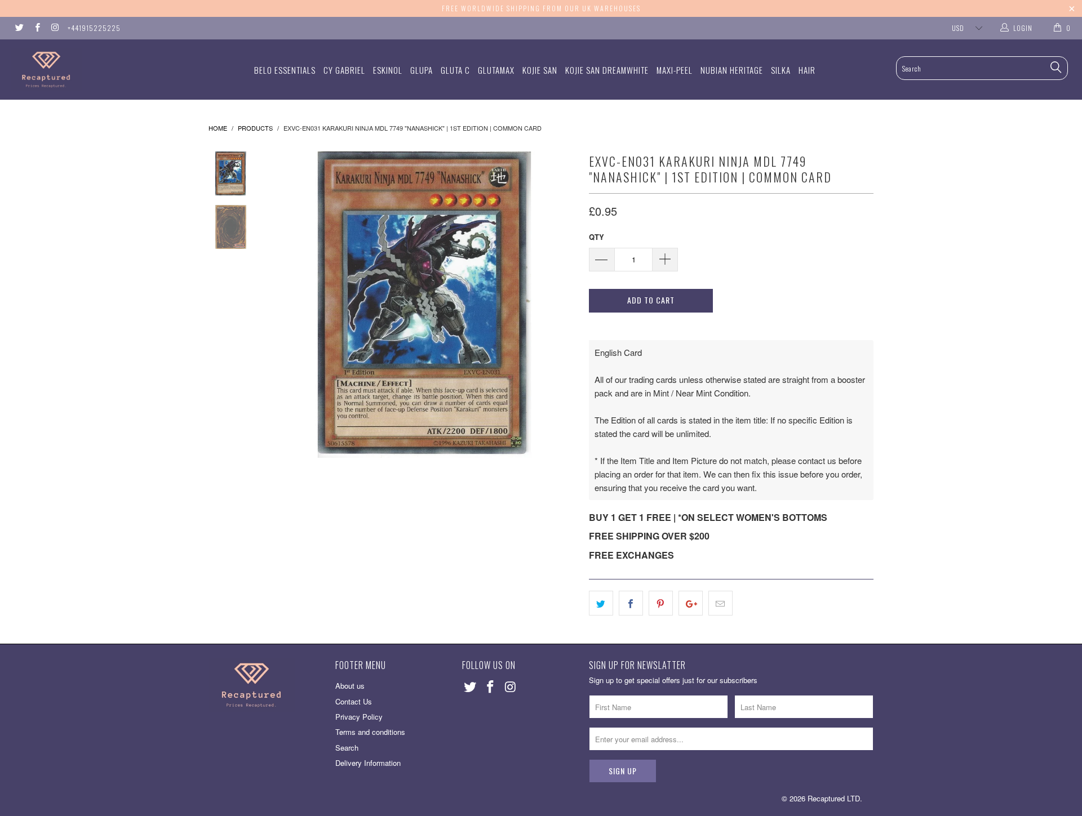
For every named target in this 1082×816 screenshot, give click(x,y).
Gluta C (455, 70)
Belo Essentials (285, 70)
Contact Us (353, 701)
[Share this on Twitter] (601, 603)
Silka (781, 70)
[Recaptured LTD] (92, 69)
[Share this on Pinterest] (661, 603)
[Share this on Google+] (691, 603)
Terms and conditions (370, 731)
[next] (561, 304)
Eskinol (387, 70)
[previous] (287, 304)
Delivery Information (368, 762)
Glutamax (496, 70)
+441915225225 (94, 28)
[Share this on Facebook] (631, 603)
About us (350, 685)
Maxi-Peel (675, 70)
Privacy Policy (359, 716)
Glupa (421, 70)
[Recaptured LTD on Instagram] (54, 28)
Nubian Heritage (731, 70)
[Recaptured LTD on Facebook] (36, 28)
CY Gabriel (344, 70)
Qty (596, 236)
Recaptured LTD (834, 798)
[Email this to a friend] (720, 603)
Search (346, 747)
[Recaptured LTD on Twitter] (19, 28)
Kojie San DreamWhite (607, 70)
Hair (807, 70)
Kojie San (539, 70)
